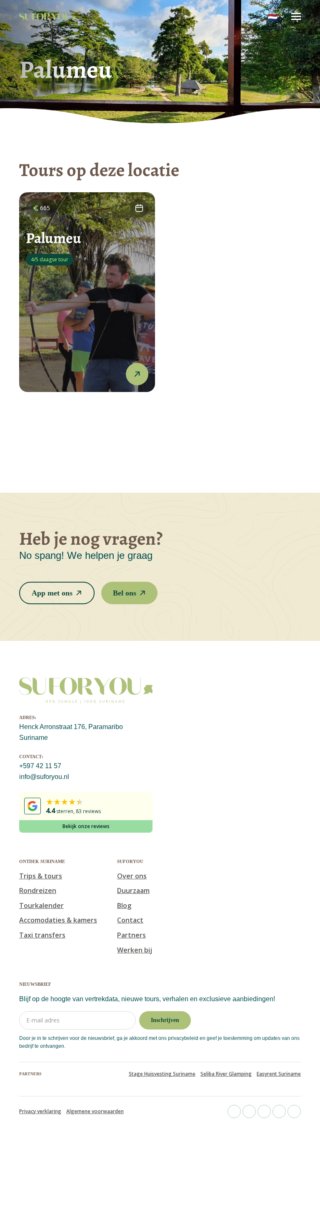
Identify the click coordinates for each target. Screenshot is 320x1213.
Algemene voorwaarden (95, 1111)
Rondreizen (37, 890)
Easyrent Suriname (279, 1074)
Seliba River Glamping (226, 1074)
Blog (124, 905)
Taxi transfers (42, 935)
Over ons (132, 876)
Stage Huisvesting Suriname (162, 1074)
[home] (47, 16)
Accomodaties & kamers (58, 920)
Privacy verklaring (40, 1111)
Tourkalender (41, 905)
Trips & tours (40, 876)
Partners (131, 935)
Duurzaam (133, 890)
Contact (130, 920)
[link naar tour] (87, 292)
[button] (276, 16)
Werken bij (134, 950)
